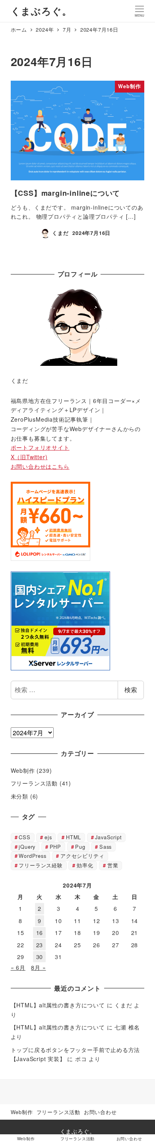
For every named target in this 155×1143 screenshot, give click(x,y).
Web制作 (23, 770)
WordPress (32, 855)
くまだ (123, 1005)
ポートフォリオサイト (40, 447)
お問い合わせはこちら (40, 466)
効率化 (85, 865)
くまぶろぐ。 (41, 10)
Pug (80, 846)
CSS (24, 837)
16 (39, 933)
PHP (55, 846)
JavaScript (108, 837)
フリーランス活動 (34, 783)
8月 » (38, 967)
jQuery (27, 846)
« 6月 (18, 967)
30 (39, 957)
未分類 (19, 796)
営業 (112, 865)
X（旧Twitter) (29, 457)
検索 (130, 689)
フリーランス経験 (40, 865)
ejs (48, 837)
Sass (105, 846)
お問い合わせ (100, 1112)
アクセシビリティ (82, 855)
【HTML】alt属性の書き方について (58, 1005)
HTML (73, 837)
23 (39, 945)
